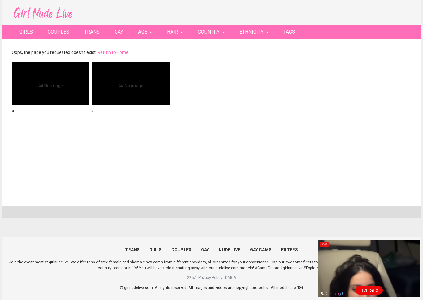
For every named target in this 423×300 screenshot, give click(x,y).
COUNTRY (209, 32)
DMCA (230, 277)
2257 (191, 277)
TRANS (92, 32)
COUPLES (58, 32)
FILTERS (289, 249)
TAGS (289, 32)
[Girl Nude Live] (43, 12)
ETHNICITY (251, 32)
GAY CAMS (261, 249)
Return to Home (113, 52)
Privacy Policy (210, 277)
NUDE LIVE (229, 249)
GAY (119, 32)
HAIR (172, 32)
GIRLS (26, 32)
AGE (142, 32)
